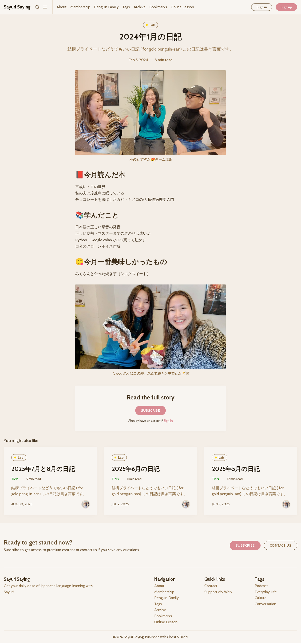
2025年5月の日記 (236, 468)
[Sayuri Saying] (85, 504)
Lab (152, 25)
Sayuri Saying (134, 637)
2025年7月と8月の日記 (43, 468)
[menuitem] (61, 7)
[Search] (37, 7)
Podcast (261, 586)
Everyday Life (266, 592)
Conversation (265, 604)
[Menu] (45, 7)
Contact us (280, 545)
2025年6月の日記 (136, 468)
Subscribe (150, 410)
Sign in (262, 7)
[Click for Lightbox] (150, 326)
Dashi (184, 637)
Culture (260, 598)
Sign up (286, 7)
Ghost (171, 637)
